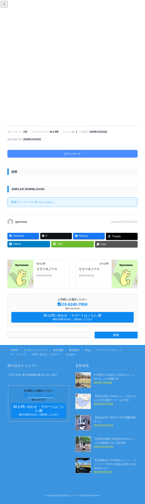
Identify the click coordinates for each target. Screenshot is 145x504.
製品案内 (74, 349)
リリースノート (47, 269)
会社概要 (58, 349)
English (70, 354)
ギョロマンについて (35, 349)
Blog (87, 349)
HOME (14, 349)
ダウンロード (72, 153)
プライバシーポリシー (109, 349)
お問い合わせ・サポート (46, 354)
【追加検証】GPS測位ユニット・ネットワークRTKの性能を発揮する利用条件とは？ (115, 464)
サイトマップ (18, 354)
